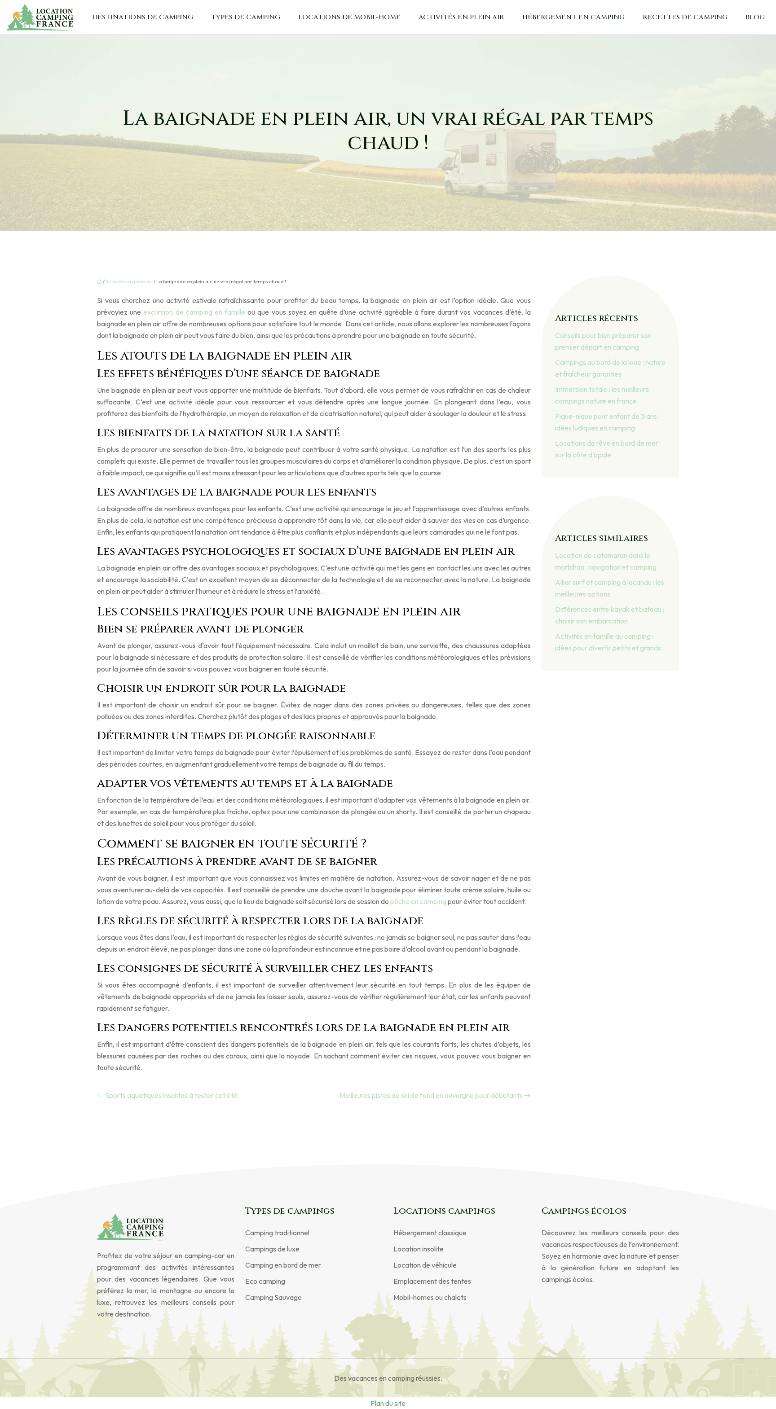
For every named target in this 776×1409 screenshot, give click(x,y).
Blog (755, 17)
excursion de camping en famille (194, 311)
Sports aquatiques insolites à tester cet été (171, 1095)
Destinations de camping (142, 17)
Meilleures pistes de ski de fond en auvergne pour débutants (431, 1095)
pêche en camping (418, 901)
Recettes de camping (685, 17)
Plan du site (388, 1403)
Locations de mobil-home (349, 17)
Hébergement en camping (573, 17)
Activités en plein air (461, 17)
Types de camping (245, 17)
